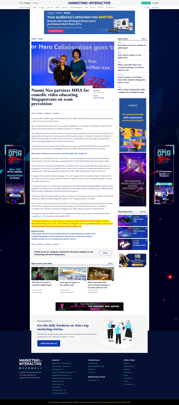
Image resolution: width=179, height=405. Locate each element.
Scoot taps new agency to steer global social (130, 56)
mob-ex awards (58, 384)
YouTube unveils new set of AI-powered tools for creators (53, 239)
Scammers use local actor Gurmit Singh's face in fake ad (64, 153)
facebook (47, 113)
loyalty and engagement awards (62, 372)
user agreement (129, 384)
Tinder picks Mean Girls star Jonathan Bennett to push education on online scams (63, 233)
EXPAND (91, 369)
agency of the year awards (61, 363)
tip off (146, 7)
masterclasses (93, 380)
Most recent (131, 39)
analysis (42, 7)
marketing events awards (60, 375)
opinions (65, 7)
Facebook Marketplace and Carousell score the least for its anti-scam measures (61, 236)
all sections (110, 7)
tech (86, 7)
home (33, 39)
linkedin (55, 113)
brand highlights (76, 7)
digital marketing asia (95, 366)
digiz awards (57, 369)
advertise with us (129, 366)
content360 (92, 363)
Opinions (121, 75)
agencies (50, 7)
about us (126, 363)
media (57, 7)
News (41, 39)
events (100, 7)
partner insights (25, 7)
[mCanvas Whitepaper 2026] (89, 22)
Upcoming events (131, 211)
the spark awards (58, 390)
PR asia (91, 372)
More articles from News (71, 263)
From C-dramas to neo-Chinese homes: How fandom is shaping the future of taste (131, 80)
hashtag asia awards (59, 393)
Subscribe (146, 3)
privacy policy (128, 378)
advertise (155, 7)
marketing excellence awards (61, 378)
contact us (127, 369)
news (35, 7)
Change (35, 3)
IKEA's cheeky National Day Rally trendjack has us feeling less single (131, 90)
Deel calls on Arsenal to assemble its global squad (132, 46)
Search (156, 3)
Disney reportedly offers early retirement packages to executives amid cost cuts (131, 67)
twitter (40, 113)
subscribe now (50, 344)
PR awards (56, 387)
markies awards (58, 381)
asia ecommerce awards (60, 366)
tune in (92, 7)
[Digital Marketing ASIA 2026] (15, 162)
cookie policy (128, 372)
